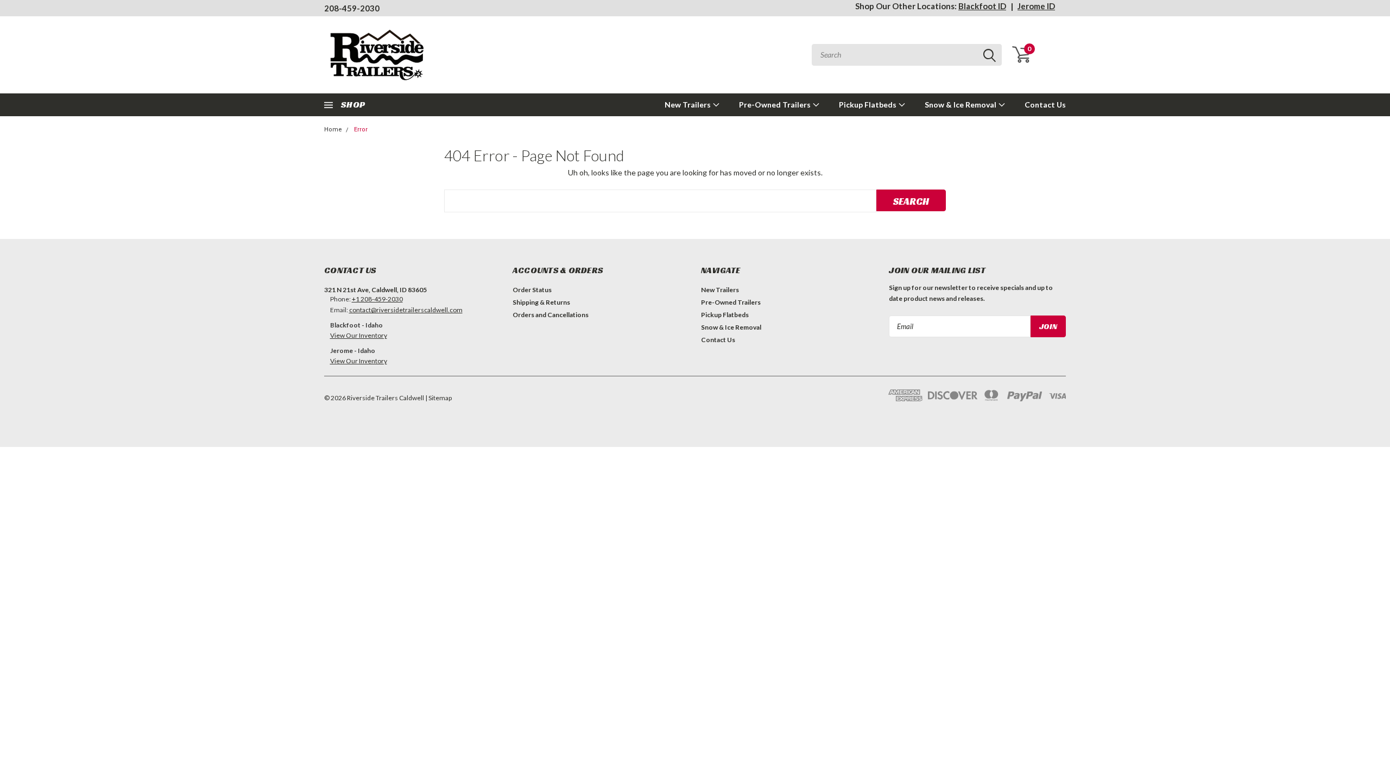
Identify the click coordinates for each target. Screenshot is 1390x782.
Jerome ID (1036, 6)
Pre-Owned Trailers (775, 104)
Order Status (532, 290)
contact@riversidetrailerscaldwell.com (406, 310)
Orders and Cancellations (551, 315)
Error (361, 129)
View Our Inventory (358, 335)
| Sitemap (438, 398)
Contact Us (1045, 104)
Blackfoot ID (982, 6)
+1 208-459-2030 (377, 299)
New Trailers (688, 104)
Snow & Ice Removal (961, 104)
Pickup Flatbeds (868, 104)
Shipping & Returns (541, 302)
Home (333, 129)
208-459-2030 (352, 8)
